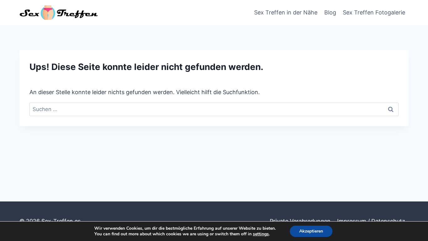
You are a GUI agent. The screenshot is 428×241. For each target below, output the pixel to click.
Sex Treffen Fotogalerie (374, 12)
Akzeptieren (311, 231)
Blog (330, 12)
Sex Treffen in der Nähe (285, 12)
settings (261, 234)
